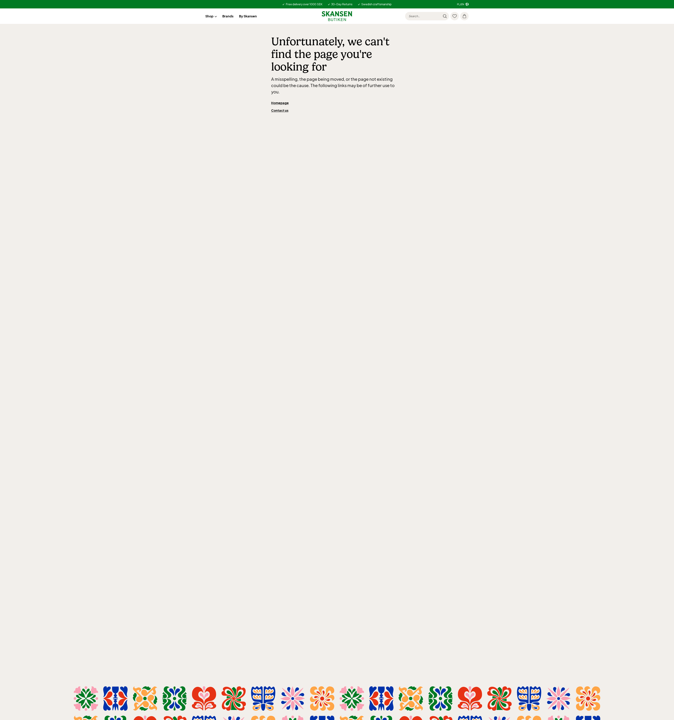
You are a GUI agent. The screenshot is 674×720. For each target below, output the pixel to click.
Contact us (279, 110)
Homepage (280, 103)
